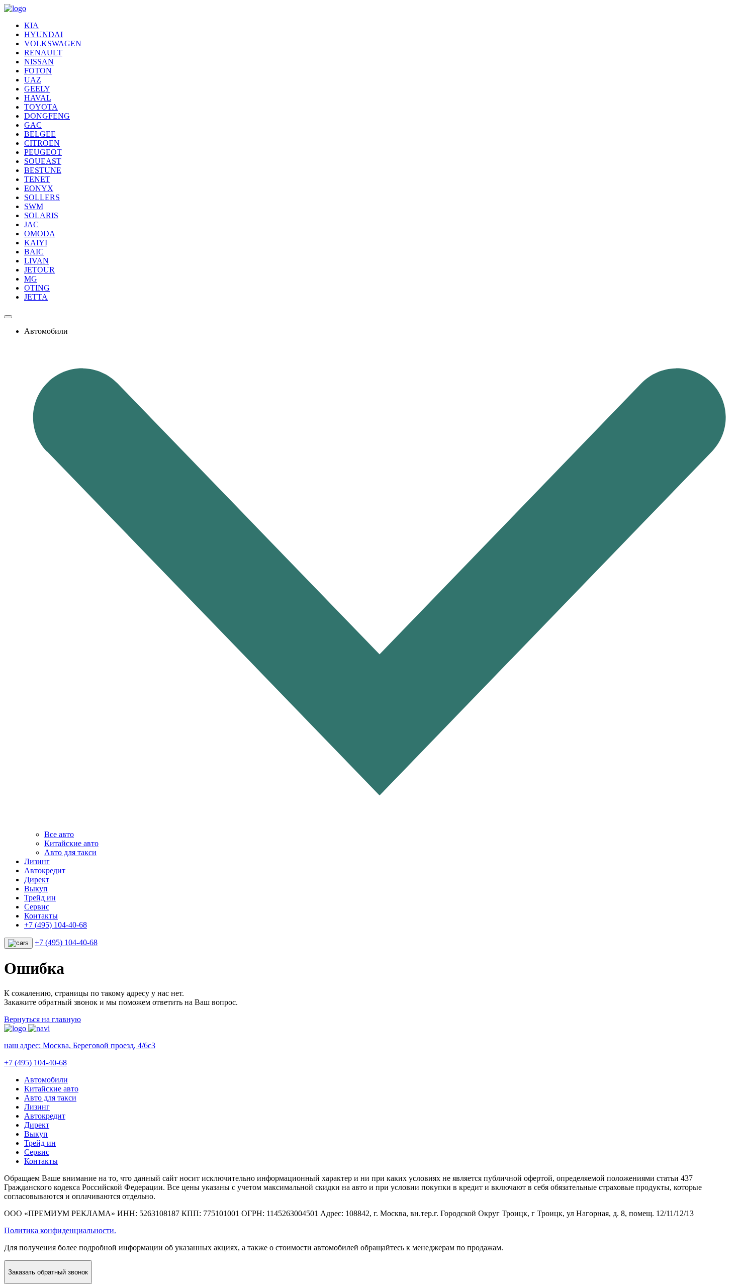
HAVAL (37, 98)
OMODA (39, 233)
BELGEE (40, 134)
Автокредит (44, 870)
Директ (36, 879)
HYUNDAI (43, 34)
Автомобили (46, 1079)
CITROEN (42, 143)
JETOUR (39, 269)
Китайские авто (71, 843)
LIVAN (36, 260)
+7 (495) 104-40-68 (55, 925)
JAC (31, 224)
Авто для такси (70, 852)
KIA (31, 25)
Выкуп (36, 888)
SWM (33, 206)
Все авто (59, 834)
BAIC (34, 251)
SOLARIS (41, 215)
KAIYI (35, 242)
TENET (37, 179)
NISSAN (39, 61)
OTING (37, 288)
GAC (33, 125)
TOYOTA (41, 107)
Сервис (36, 906)
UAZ (32, 79)
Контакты (41, 915)
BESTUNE (42, 170)
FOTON (38, 70)
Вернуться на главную (42, 1019)
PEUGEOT (43, 152)
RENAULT (43, 52)
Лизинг (37, 861)
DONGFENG (47, 116)
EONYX (38, 188)
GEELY (37, 88)
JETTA (36, 297)
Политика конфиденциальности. (60, 1230)
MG (30, 278)
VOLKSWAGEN (52, 43)
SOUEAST (42, 161)
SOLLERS (42, 197)
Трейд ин (40, 897)
